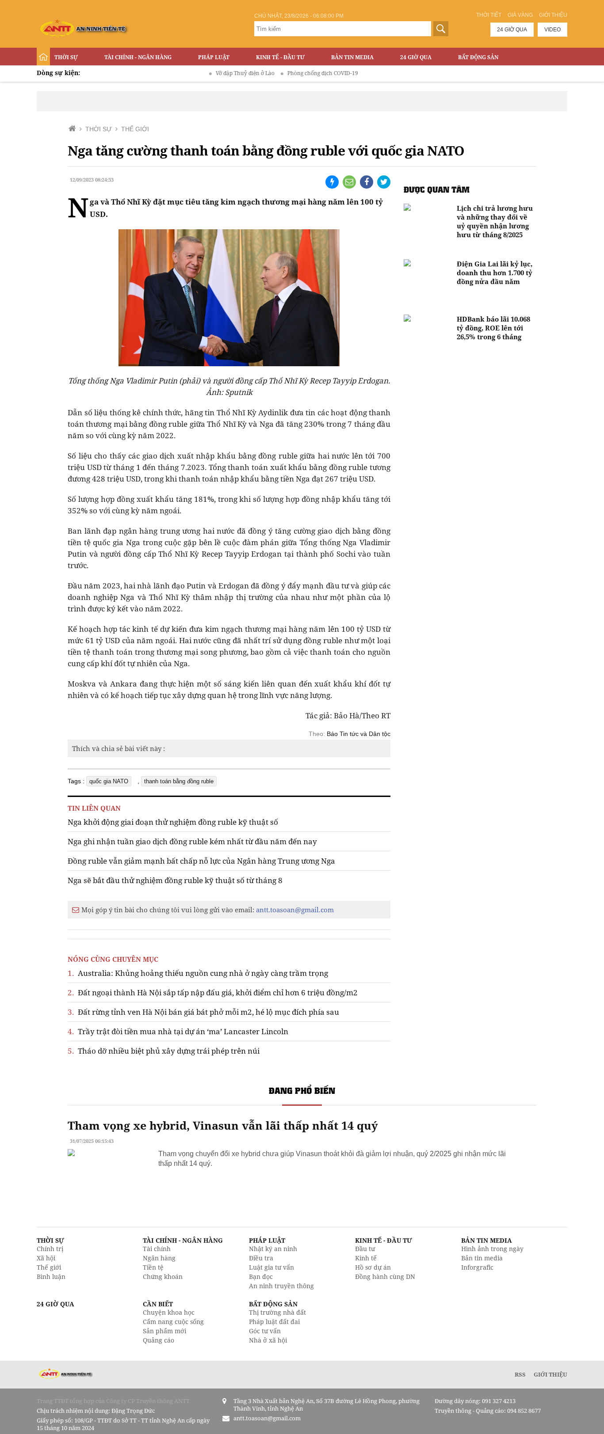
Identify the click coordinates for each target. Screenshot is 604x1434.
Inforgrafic (477, 1267)
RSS (520, 1374)
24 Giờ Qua (416, 57)
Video (552, 30)
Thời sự (66, 57)
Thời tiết (488, 15)
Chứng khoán (163, 1276)
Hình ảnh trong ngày (492, 1248)
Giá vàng (520, 15)
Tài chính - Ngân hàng (138, 57)
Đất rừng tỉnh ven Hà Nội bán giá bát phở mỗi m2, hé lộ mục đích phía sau (203, 1012)
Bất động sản (478, 57)
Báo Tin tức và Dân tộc (358, 733)
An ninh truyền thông (281, 1286)
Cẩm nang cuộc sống (173, 1321)
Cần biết (158, 1304)
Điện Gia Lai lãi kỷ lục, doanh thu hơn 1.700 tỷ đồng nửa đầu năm (494, 272)
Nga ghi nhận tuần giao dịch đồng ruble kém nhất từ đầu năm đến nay (192, 841)
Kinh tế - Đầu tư (280, 57)
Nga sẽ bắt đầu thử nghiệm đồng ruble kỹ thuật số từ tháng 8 (175, 880)
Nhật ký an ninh (273, 1248)
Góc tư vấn (265, 1331)
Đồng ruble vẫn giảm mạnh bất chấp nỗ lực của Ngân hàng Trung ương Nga (201, 861)
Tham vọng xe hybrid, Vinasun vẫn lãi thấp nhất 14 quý (223, 1125)
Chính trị (50, 1248)
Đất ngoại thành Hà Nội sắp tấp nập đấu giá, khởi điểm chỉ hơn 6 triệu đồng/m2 (213, 992)
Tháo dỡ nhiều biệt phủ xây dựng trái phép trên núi (164, 1051)
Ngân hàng (159, 1258)
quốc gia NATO (108, 781)
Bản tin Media (352, 57)
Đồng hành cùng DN (385, 1276)
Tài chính (157, 1248)
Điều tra (261, 1258)
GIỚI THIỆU (550, 1374)
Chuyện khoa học (169, 1312)
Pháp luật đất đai (274, 1321)
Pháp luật (213, 57)
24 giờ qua (512, 30)
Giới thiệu (553, 15)
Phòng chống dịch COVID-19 (301, 73)
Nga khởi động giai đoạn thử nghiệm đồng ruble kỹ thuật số (173, 822)
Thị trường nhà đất (277, 1312)
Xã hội (46, 1258)
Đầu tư (365, 1248)
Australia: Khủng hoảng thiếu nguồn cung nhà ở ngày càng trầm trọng (198, 973)
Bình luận (51, 1276)
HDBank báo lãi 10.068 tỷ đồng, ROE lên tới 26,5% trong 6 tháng (493, 328)
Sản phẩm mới (164, 1331)
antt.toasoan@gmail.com (295, 909)
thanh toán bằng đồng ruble (179, 781)
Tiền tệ (153, 1267)
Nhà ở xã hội (268, 1340)
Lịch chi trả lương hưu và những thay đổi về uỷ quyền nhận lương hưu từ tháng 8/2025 (495, 221)
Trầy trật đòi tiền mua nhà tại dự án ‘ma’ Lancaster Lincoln (178, 1031)
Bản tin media (482, 1258)
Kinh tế (366, 1258)
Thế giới (49, 1267)
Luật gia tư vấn (271, 1267)
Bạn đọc (261, 1276)
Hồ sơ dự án (373, 1267)
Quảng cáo (158, 1340)
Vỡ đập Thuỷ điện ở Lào (224, 73)
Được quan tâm (437, 189)
